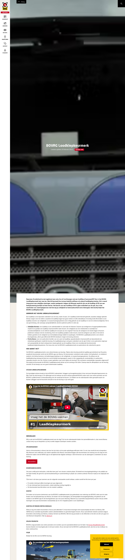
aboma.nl (49, 516)
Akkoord (106, 544)
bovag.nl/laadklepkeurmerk (96, 525)
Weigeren (106, 554)
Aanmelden (32, 461)
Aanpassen (106, 549)
